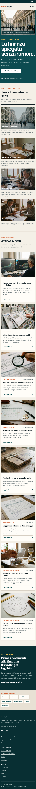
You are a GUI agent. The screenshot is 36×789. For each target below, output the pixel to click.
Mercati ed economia (9, 280)
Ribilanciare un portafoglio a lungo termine (17, 624)
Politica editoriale (6, 750)
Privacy (27, 701)
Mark (6, 6)
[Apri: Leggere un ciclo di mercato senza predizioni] (18, 264)
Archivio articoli (24, 697)
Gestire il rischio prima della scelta (17, 477)
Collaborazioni (18, 701)
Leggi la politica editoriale (11, 682)
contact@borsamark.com (8, 726)
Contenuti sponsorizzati (8, 753)
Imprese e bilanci (8, 427)
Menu (32, 6)
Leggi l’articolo (18, 299)
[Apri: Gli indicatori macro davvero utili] (18, 316)
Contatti (3, 770)
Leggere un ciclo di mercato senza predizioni (17, 283)
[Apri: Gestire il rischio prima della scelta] (18, 460)
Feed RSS (3, 773)
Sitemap (3, 776)
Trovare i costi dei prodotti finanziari (18, 382)
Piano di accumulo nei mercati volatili (15, 574)
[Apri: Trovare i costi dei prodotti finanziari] (18, 364)
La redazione (4, 767)
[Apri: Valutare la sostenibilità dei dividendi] (18, 412)
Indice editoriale (6, 701)
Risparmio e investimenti (11, 570)
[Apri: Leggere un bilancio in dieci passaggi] (18, 507)
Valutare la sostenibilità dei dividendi (18, 430)
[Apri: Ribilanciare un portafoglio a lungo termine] (18, 605)
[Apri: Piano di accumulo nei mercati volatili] (18, 555)
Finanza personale (9, 379)
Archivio (32, 1)
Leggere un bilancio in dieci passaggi (18, 525)
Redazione (13, 697)
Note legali (5, 705)
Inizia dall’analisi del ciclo (11, 71)
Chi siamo (4, 697)
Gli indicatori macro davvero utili (16, 334)
